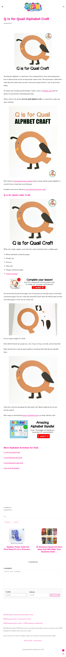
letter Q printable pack (30, 415)
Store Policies (38, 640)
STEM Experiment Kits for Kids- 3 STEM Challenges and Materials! (23, 623)
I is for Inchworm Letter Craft (13, 463)
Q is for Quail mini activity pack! (35, 189)
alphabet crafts (48, 91)
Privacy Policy (29, 640)
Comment (8, 568)
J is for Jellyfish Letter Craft (13, 457)
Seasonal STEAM (8, 23)
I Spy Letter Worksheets (11, 468)
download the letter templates (23, 181)
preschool (16, 522)
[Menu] (2, 6)
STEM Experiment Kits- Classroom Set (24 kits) (17, 619)
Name (8, 592)
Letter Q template (12, 274)
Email (32, 592)
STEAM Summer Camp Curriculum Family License (18, 615)
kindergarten (7, 522)
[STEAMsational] (33, 7)
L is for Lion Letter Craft (12, 452)
